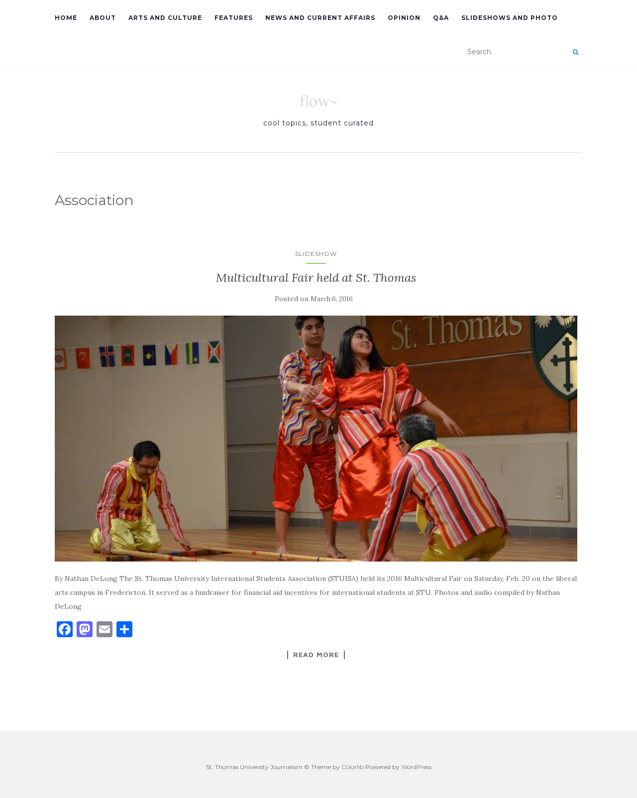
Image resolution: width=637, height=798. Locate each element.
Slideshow (316, 253)
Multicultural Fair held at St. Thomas (316, 277)
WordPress (416, 767)
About (103, 17)
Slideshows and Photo (509, 17)
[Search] (575, 52)
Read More (316, 655)
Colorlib (352, 767)
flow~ (318, 101)
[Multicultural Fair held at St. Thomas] (316, 439)
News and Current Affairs (320, 17)
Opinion (404, 17)
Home (66, 17)
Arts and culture (165, 17)
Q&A (441, 17)
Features (233, 17)
